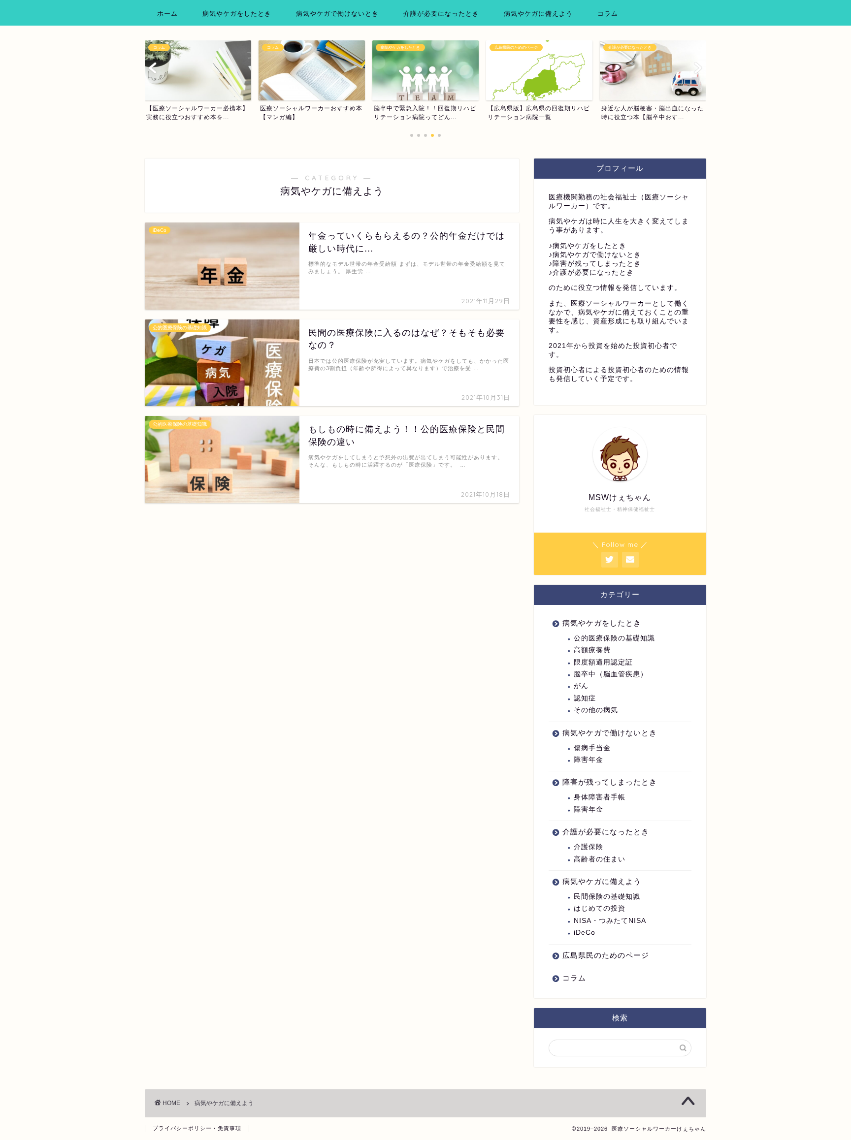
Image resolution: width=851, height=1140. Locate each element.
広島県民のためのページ (605, 955)
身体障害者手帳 (599, 797)
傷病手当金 (592, 748)
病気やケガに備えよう (538, 13)
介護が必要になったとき (441, 13)
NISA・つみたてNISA (610, 920)
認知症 (585, 698)
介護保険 (588, 847)
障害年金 (588, 759)
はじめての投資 (599, 908)
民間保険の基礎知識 (607, 896)
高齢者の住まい (599, 859)
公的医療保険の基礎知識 (614, 638)
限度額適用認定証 (603, 662)
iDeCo (584, 932)
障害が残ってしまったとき (609, 782)
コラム (607, 13)
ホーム (167, 13)
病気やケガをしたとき (236, 13)
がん (581, 686)
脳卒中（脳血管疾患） (611, 674)
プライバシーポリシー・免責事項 (197, 1128)
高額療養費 (592, 650)
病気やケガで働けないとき (337, 13)
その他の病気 (596, 710)
